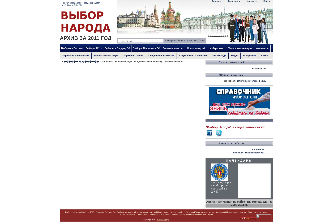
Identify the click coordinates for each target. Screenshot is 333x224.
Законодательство (147, 212)
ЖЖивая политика (231, 75)
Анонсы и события (232, 143)
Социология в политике (167, 214)
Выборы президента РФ (127, 212)
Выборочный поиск (195, 40)
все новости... (259, 68)
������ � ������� (81, 61)
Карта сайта (234, 1)
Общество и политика (146, 214)
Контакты (252, 1)
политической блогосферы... (251, 81)
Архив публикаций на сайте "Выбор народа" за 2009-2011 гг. (239, 203)
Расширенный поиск (175, 40)
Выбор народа (163, 220)
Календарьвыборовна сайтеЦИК (221, 187)
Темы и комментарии (204, 212)
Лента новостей (232, 62)
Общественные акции (106, 55)
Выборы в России (73, 212)
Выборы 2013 (88, 212)
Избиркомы (189, 212)
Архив (264, 55)
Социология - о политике (193, 55)
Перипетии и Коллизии (236, 212)
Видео (234, 55)
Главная (216, 1)
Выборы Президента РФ (146, 48)
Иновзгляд (184, 214)
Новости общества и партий (169, 212)
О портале (201, 214)
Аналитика (220, 212)
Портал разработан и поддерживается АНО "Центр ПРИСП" (81, 4)
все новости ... (259, 149)
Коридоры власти (133, 55)
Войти (266, 1)
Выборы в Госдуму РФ (117, 48)
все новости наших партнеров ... (249, 153)
